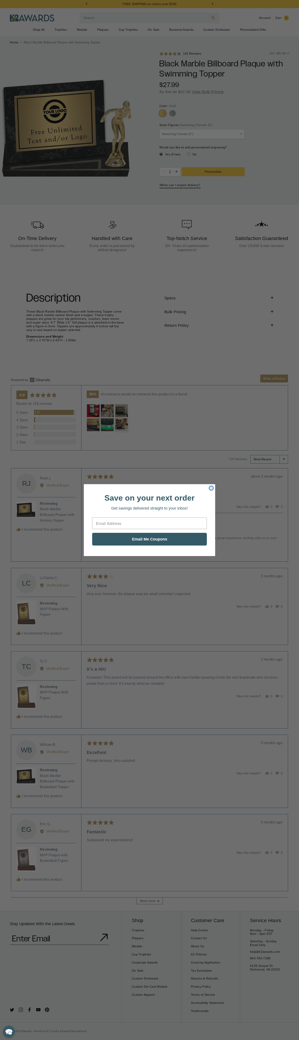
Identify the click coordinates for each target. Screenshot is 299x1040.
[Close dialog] (211, 488)
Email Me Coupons (149, 539)
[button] (9, 1032)
